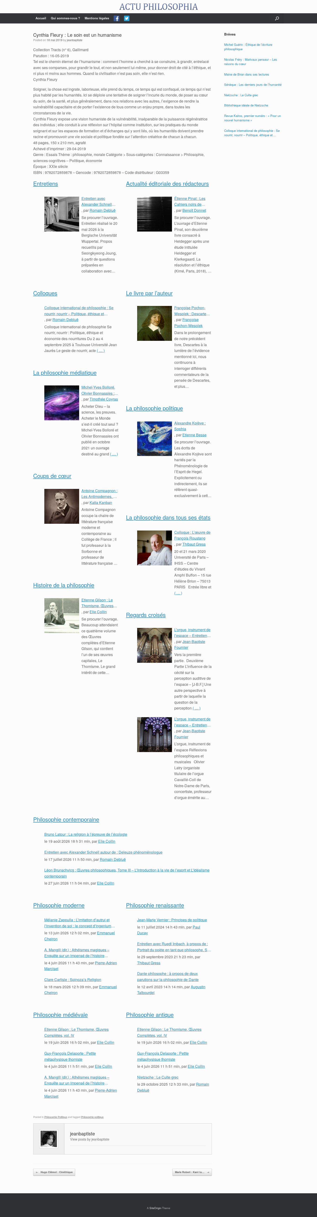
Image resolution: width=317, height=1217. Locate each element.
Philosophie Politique (55, 1117)
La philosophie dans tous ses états (168, 517)
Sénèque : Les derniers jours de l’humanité (252, 84)
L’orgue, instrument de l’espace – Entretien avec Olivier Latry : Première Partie (192, 722)
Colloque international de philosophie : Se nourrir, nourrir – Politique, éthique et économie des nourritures (78, 311)
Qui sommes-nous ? (65, 18)
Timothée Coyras (104, 399)
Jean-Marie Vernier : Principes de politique (172, 919)
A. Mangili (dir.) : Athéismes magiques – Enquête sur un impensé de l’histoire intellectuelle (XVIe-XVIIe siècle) (76, 953)
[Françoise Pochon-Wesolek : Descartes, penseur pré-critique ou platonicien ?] (154, 323)
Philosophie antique (150, 1014)
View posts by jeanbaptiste (89, 1139)
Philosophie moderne (58, 905)
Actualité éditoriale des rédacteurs (167, 183)
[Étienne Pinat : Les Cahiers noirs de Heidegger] (154, 214)
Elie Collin (98, 611)
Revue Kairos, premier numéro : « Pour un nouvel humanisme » (252, 118)
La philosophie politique (154, 408)
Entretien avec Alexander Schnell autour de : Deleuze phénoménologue (97, 201)
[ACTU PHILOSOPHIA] (158, 6)
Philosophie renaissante (155, 905)
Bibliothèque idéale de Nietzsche (246, 105)
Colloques (45, 293)
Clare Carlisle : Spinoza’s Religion (72, 979)
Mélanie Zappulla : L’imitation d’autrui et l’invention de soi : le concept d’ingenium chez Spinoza (77, 923)
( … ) (101, 350)
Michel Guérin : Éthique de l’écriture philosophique (248, 46)
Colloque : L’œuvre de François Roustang (192, 535)
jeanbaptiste (74, 40)
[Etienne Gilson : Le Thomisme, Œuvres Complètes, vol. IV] (61, 615)
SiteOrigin (155, 1208)
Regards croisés (146, 614)
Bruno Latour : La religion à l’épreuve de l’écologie (85, 834)
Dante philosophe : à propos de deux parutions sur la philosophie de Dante (168, 976)
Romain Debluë (103, 210)
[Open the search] (277, 18)
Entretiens (45, 183)
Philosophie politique (92, 1117)
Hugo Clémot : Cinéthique (54, 1172)
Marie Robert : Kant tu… (192, 1172)
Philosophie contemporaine (66, 819)
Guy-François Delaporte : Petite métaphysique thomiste (70, 1056)
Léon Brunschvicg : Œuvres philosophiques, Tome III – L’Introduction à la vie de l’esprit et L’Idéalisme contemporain (127, 873)
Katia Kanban (101, 502)
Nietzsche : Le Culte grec (157, 1077)
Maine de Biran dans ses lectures (246, 74)
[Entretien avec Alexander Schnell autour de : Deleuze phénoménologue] (61, 214)
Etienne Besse (194, 435)
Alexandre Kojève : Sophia (190, 426)
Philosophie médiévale (60, 1014)
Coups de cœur (52, 475)
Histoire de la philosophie (63, 585)
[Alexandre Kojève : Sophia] (154, 438)
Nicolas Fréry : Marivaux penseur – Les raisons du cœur (250, 61)
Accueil (41, 18)
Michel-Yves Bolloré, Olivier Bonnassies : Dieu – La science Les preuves (99, 390)
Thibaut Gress (194, 544)
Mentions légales (97, 18)
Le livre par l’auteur (149, 293)
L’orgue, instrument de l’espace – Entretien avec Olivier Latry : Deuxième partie (192, 633)
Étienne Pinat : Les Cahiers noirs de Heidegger (189, 201)
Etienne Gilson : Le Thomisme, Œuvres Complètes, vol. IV (97, 603)
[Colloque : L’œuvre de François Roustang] (154, 548)
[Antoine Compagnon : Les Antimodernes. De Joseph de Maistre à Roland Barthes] (61, 506)
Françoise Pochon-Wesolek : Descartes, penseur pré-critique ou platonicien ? (191, 311)
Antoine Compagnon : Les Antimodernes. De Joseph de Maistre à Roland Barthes (99, 494)
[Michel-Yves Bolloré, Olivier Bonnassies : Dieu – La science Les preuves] (61, 402)
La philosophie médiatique (65, 372)
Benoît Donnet (194, 210)
